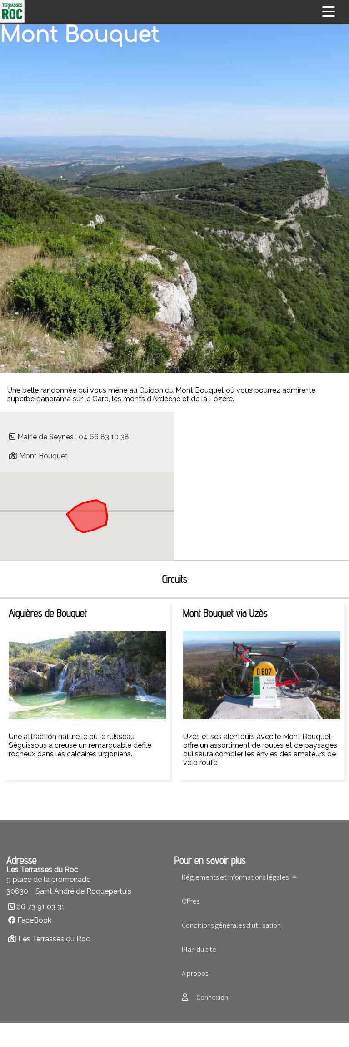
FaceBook (34, 920)
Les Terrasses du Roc (54, 939)
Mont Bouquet (43, 456)
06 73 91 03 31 (40, 906)
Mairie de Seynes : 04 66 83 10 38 (73, 437)
